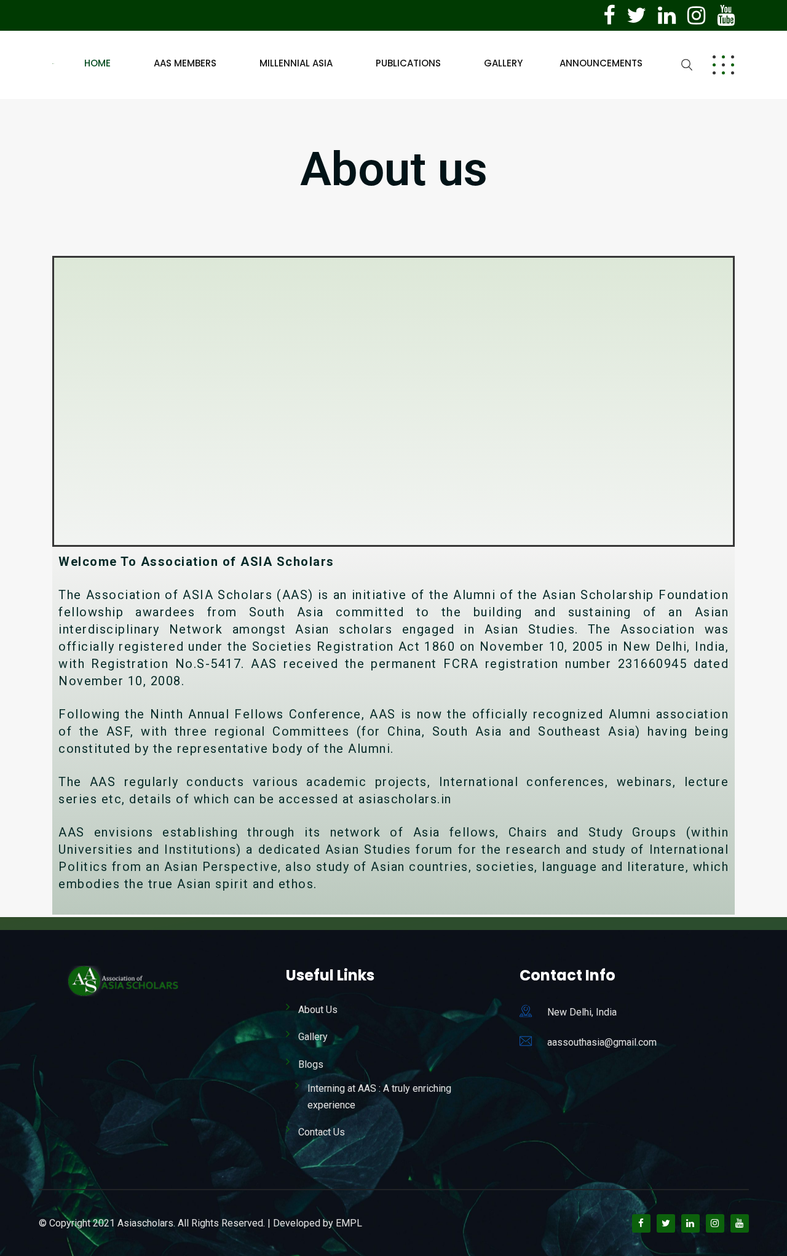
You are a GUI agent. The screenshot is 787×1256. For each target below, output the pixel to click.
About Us (318, 1010)
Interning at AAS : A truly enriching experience (379, 1097)
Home (97, 63)
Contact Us (321, 1132)
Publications (408, 63)
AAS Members (185, 63)
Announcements (601, 63)
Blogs (310, 1064)
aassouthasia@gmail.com (602, 1042)
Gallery (503, 63)
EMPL (349, 1223)
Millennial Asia (296, 63)
